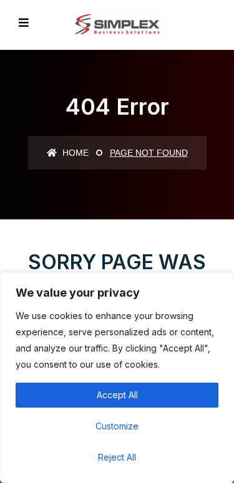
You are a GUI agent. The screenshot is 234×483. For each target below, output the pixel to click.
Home (74, 153)
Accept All (117, 395)
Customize (117, 426)
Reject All (117, 457)
